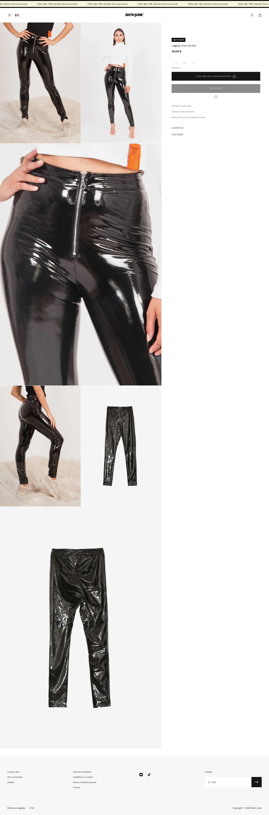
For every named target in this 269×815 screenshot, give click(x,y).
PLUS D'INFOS (177, 134)
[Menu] (9, 15)
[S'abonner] (256, 782)
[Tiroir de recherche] (252, 15)
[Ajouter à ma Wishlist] (216, 97)
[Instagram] (141, 775)
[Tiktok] (149, 775)
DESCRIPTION (177, 128)
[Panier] (260, 15)
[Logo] (134, 15)
